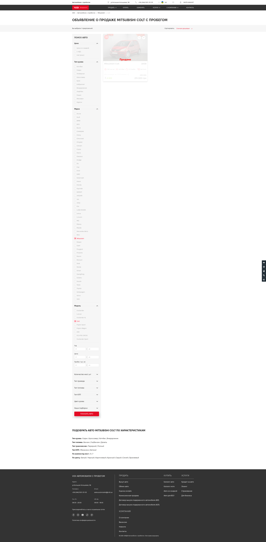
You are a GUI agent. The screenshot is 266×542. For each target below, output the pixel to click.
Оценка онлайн (125, 491)
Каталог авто (169, 482)
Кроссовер (81, 77)
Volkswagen (81, 292)
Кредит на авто (187, 482)
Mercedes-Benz (82, 231)
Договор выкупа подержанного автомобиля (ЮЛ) (139, 505)
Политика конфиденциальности (83, 520)
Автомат (93, 450)
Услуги (155, 7)
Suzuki (79, 281)
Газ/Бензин (95, 442)
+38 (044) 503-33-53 (79, 492)
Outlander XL (81, 317)
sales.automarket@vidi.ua (103, 492)
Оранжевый (134, 458)
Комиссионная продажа (129, 495)
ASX (78, 332)
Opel (78, 245)
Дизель (104, 442)
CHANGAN (80, 131)
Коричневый (100, 458)
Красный (111, 458)
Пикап (79, 95)
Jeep (78, 203)
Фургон (79, 102)
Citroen (79, 146)
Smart (79, 270)
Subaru (79, 278)
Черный (91, 458)
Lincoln (79, 217)
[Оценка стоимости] (264, 271)
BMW (78, 121)
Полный (101, 446)
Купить (125, 7)
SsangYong (80, 274)
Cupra (79, 149)
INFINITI (79, 192)
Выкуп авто (123, 482)
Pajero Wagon (82, 328)
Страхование (186, 491)
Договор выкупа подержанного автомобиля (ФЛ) (139, 500)
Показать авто (86, 414)
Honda (79, 185)
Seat (78, 263)
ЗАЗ (78, 299)
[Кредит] (264, 275)
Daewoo (80, 156)
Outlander (80, 310)
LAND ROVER (81, 210)
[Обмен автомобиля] (264, 267)
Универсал (81, 73)
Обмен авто (124, 486)
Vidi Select (80, 55)
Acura (79, 113)
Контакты (190, 7)
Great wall (80, 178)
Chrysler (80, 142)
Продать (111, 7)
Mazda (79, 228)
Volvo (79, 295)
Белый (83, 458)
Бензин (87, 442)
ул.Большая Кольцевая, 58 (81, 485)
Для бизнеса (186, 495)
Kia (78, 206)
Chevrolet (80, 138)
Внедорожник (82, 88)
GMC (78, 174)
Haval (79, 181)
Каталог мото (169, 486)
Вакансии (123, 522)
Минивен (80, 99)
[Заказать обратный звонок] (264, 279)
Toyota (79, 288)
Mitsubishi (80, 238)
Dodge (79, 160)
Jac (78, 199)
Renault (79, 260)
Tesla (78, 285)
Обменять (141, 7)
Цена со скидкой (83, 48)
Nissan (79, 242)
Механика (84, 450)
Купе (78, 81)
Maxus (79, 224)
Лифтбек (80, 91)
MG (78, 220)
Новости (122, 527)
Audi (78, 117)
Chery (79, 135)
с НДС (79, 51)
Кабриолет (81, 84)
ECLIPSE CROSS (82, 335)
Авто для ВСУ (169, 495)
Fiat (78, 167)
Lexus (79, 213)
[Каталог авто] (264, 262)
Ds (78, 163)
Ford (78, 171)
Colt (78, 321)
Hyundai (80, 188)
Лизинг (184, 486)
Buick (79, 128)
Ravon (79, 256)
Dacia (79, 153)
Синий (125, 458)
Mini (78, 235)
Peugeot (80, 249)
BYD (78, 124)
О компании (171, 7)
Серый (118, 458)
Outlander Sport (82, 339)
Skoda (79, 267)
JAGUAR (79, 195)
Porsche (80, 253)
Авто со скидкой (170, 491)
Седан (79, 70)
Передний (92, 446)
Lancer (79, 314)
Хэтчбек (80, 66)
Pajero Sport (81, 325)
